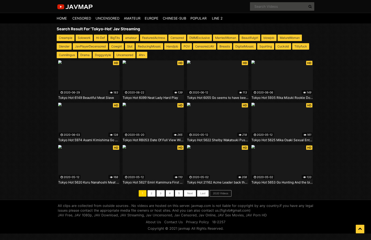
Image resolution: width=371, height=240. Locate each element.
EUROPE (151, 18)
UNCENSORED (108, 18)
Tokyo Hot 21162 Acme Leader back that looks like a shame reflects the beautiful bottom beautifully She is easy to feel (217, 182)
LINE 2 (217, 18)
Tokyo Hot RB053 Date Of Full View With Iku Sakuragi (153, 140)
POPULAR (198, 18)
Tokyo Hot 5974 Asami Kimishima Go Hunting (89, 140)
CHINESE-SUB (174, 18)
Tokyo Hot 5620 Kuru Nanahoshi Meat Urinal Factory (89, 182)
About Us (153, 222)
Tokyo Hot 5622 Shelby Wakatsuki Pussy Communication (217, 140)
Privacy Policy (197, 222)
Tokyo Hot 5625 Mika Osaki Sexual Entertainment (282, 140)
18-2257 (218, 222)
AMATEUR (132, 18)
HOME (62, 18)
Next (190, 193)
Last (202, 193)
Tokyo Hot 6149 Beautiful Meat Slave (86, 98)
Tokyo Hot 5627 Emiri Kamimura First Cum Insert (153, 182)
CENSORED (81, 18)
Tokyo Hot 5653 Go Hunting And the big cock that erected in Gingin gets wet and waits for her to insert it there (282, 182)
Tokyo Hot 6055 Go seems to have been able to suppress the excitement (217, 98)
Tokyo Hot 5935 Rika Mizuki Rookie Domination (282, 98)
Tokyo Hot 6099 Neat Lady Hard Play (150, 98)
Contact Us (173, 222)
